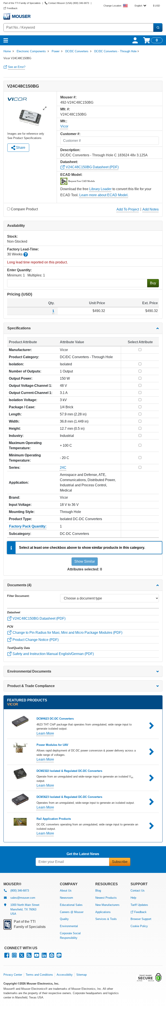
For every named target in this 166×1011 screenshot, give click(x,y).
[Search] (157, 27)
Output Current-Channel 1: (30, 393)
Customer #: (70, 134)
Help (133, 897)
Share (20, 147)
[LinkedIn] (44, 956)
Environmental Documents (29, 671)
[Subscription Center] (51, 956)
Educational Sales (71, 904)
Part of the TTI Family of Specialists (22, 3)
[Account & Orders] (135, 40)
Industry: (16, 436)
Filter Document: (18, 596)
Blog (98, 890)
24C (63, 467)
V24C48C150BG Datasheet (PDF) (92, 167)
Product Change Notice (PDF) (35, 640)
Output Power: (20, 378)
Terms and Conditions (39, 974)
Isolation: (16, 364)
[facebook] (6, 956)
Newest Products (106, 897)
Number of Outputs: (25, 371)
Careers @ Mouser (71, 912)
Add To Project (128, 209)
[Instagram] (14, 956)
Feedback (140, 912)
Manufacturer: (20, 350)
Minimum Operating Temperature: (25, 457)
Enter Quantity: (19, 270)
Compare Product (24, 209)
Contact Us (138, 890)
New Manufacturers (107, 904)
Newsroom (66, 897)
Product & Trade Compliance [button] (31, 686)
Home (7, 51)
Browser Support (141, 919)
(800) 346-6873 (19, 890)
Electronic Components (31, 51)
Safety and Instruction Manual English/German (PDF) (53, 654)
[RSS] (29, 956)
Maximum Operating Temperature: (25, 445)
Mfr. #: (65, 109)
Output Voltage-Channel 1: (30, 385)
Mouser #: (68, 97)
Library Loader (100, 189)
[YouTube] (36, 956)
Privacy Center (12, 974)
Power (55, 51)
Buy (153, 283)
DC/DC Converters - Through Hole (115, 51)
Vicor (64, 126)
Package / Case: (22, 407)
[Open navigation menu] (5, 40)
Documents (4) (19, 585)
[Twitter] (21, 956)
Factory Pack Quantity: (27, 526)
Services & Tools (106, 919)
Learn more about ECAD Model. (103, 195)
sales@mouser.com (22, 897)
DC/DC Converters (76, 51)
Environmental (69, 926)
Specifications (19, 328)
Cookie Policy (139, 926)
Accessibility (65, 974)
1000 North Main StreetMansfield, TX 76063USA (24, 909)
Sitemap (81, 974)
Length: (15, 414)
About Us (66, 890)
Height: (15, 428)
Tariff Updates (139, 904)
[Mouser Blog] (59, 956)
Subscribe (120, 862)
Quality (64, 919)
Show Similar (84, 561)
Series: (14, 467)
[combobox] (140, 5)
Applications (103, 912)
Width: (14, 421)
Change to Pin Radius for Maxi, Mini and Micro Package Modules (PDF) (67, 632)
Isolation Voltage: (23, 400)
